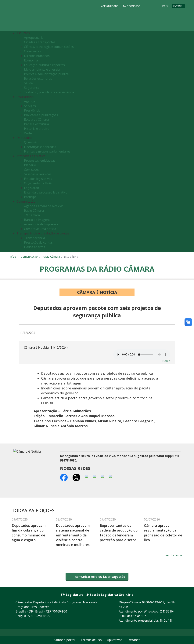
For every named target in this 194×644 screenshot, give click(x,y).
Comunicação (29, 256)
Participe (30, 197)
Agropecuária (33, 37)
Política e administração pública (46, 74)
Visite (28, 133)
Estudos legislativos (38, 179)
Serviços (30, 106)
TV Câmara (32, 215)
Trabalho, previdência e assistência (49, 92)
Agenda (29, 101)
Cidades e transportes (39, 42)
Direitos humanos (37, 56)
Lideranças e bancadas (40, 147)
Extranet (134, 640)
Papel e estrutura (36, 124)
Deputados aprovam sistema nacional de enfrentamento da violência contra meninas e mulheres (73, 535)
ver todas (173, 555)
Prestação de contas (38, 242)
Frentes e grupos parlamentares (47, 151)
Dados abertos (34, 247)
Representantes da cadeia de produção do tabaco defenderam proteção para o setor (119, 532)
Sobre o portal (64, 640)
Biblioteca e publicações (41, 115)
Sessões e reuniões (38, 174)
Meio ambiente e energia (42, 69)
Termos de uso (91, 640)
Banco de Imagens (37, 220)
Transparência (34, 238)
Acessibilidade (109, 6)
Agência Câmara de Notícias (43, 206)
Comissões (31, 169)
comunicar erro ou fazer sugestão (99, 577)
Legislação (31, 188)
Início (13, 256)
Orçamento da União (38, 183)
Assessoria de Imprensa (41, 224)
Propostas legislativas (39, 160)
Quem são (31, 142)
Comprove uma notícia (40, 229)
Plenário (30, 165)
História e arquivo (36, 129)
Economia (31, 60)
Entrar (177, 6)
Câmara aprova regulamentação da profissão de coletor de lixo (163, 532)
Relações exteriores (38, 78)
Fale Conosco (131, 6)
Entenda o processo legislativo (45, 192)
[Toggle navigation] (181, 141)
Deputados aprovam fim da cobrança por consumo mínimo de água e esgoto (29, 532)
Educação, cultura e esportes (44, 65)
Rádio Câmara (34, 210)
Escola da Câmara (36, 119)
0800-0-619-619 (153, 602)
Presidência (32, 110)
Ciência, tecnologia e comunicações (49, 47)
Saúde (28, 83)
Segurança (31, 88)
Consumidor (32, 51)
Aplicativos (114, 640)
